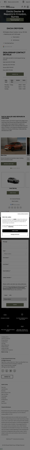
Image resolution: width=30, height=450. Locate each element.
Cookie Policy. (10, 226)
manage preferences (15, 234)
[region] (15, 225)
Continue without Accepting (23, 213)
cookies (14, 219)
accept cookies (15, 230)
